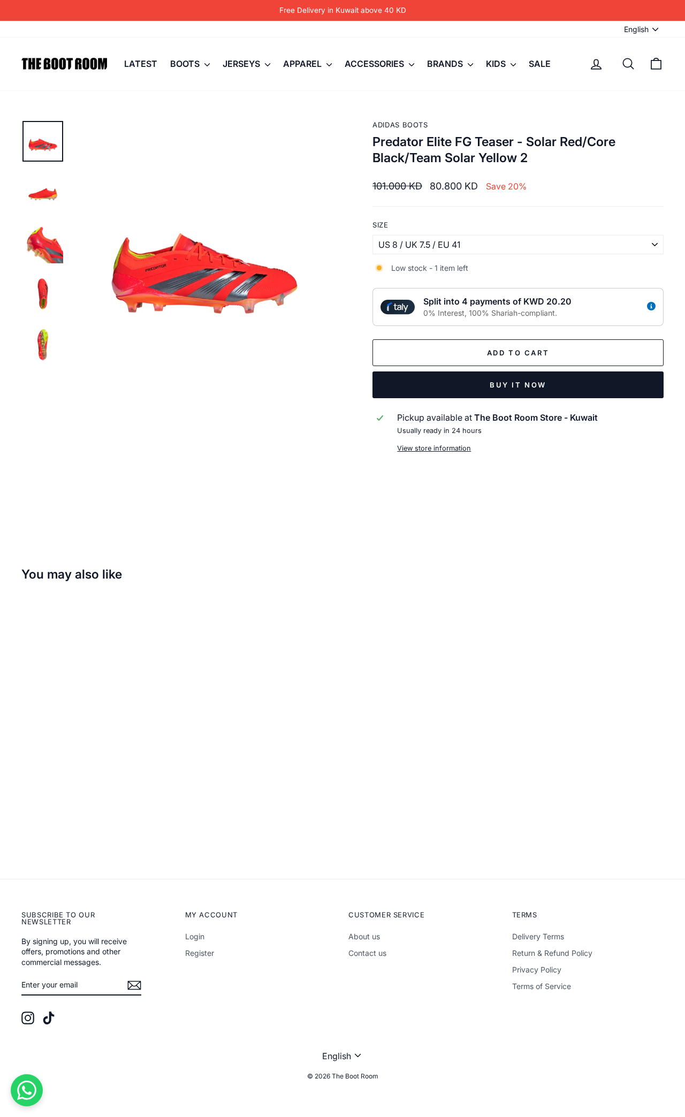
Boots (186, 63)
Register (199, 953)
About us (364, 936)
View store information (434, 448)
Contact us (367, 953)
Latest (140, 63)
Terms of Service (541, 986)
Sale (540, 63)
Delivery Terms (538, 936)
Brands (446, 63)
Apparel (303, 63)
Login (194, 936)
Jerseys (242, 63)
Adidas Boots (400, 124)
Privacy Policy (536, 969)
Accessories (375, 63)
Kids (497, 63)
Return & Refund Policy (552, 953)
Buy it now (518, 385)
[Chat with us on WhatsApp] (27, 1090)
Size (380, 225)
